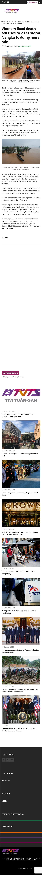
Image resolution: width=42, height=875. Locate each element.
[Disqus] (21, 279)
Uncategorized (25, 46)
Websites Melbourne (24, 868)
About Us (6, 780)
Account (6, 794)
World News (7, 826)
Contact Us (7, 773)
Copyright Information (13, 814)
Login (4, 801)
